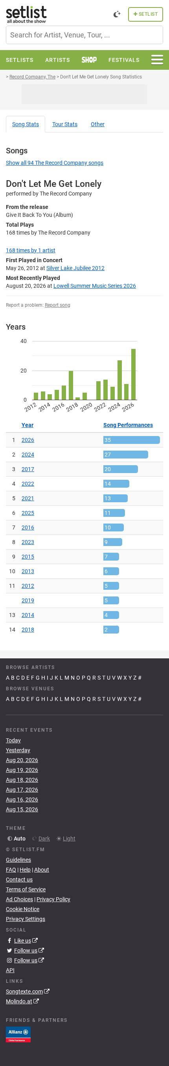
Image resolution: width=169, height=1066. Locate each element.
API (10, 970)
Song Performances (128, 425)
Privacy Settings (25, 919)
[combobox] (84, 35)
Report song (57, 305)
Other (98, 124)
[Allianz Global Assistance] (18, 1034)
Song (25, 124)
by (30, 250)
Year (27, 425)
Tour (64, 124)
